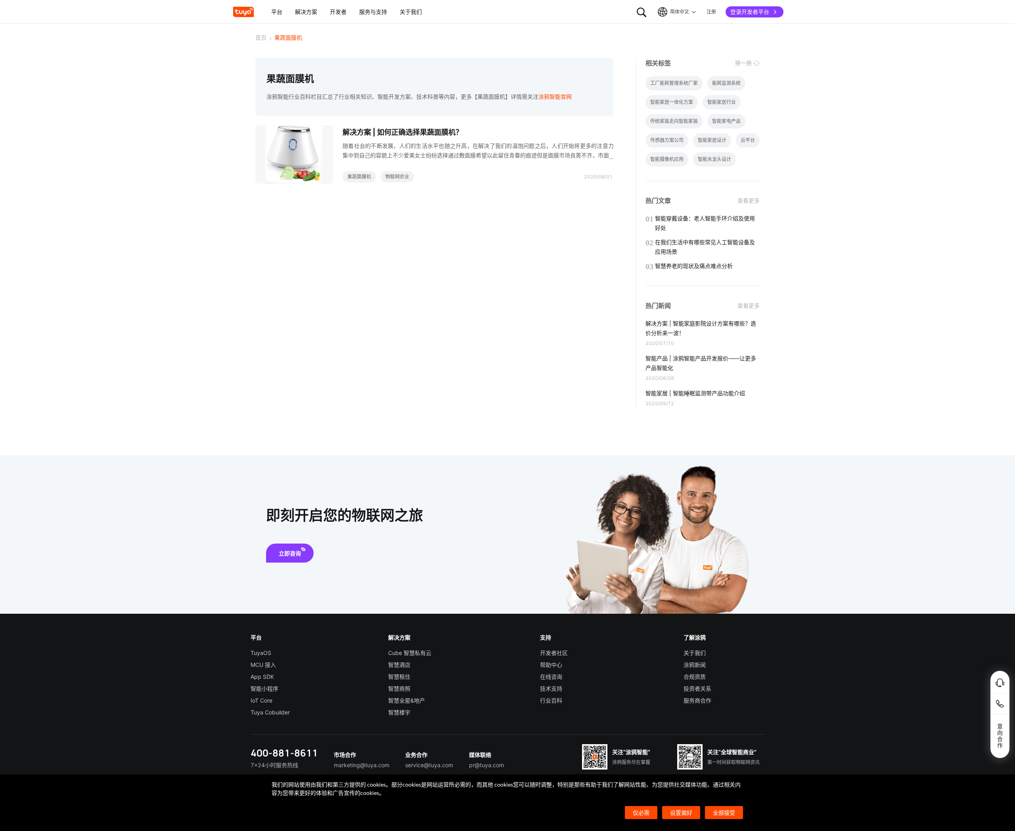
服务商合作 (697, 700)
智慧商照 (399, 688)
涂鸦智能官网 (555, 96)
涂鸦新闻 (695, 664)
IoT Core (261, 700)
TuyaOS (261, 652)
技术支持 (551, 688)
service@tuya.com (429, 765)
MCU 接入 (263, 664)
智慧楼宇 (399, 712)
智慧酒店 (399, 664)
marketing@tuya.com (361, 765)
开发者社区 (554, 652)
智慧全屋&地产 (406, 700)
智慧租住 (399, 676)
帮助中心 (551, 664)
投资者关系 (697, 688)
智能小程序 (264, 688)
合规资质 (695, 676)
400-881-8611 (284, 752)
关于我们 (695, 652)
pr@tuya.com (486, 765)
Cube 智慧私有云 (409, 652)
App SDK (262, 676)
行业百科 (551, 700)
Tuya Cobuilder (270, 712)
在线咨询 (551, 676)
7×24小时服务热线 (274, 765)
